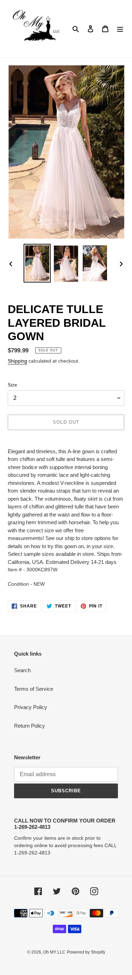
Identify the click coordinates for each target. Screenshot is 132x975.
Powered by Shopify (86, 952)
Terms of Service (33, 689)
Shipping (17, 361)
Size (12, 385)
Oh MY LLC (54, 952)
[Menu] (120, 28)
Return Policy (29, 726)
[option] (37, 263)
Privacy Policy (30, 707)
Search (22, 670)
